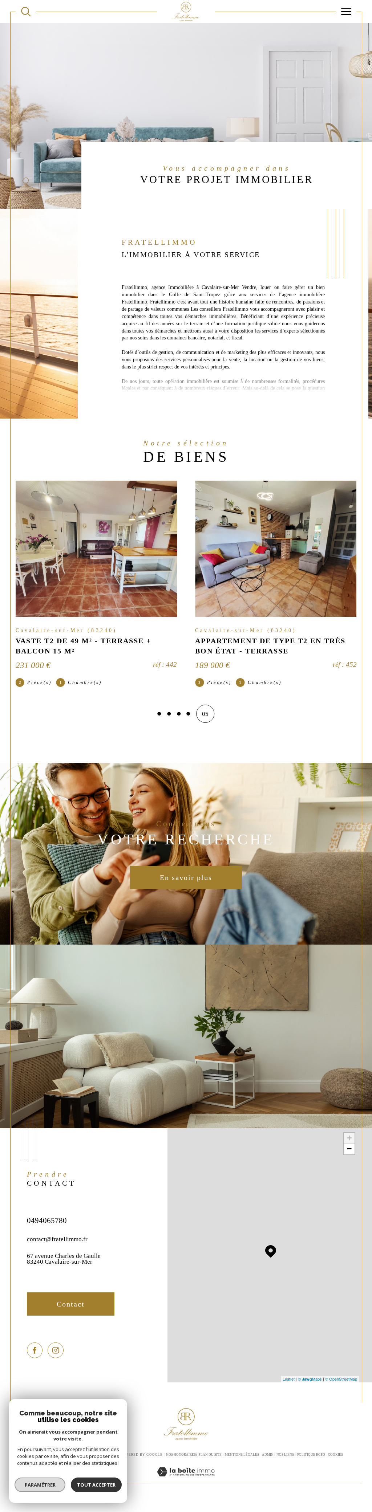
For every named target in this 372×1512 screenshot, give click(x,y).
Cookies (335, 1454)
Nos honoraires (181, 1454)
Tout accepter (96, 1485)
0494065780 (47, 1220)
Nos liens (285, 1454)
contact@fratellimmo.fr (57, 1239)
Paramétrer (40, 1485)
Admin (268, 1454)
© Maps (310, 1379)
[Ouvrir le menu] (346, 11)
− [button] (349, 1148)
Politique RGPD (311, 1454)
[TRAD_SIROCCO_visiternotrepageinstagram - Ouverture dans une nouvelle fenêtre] (55, 1350)
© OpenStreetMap (341, 1379)
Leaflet (289, 1379)
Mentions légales (242, 1454)
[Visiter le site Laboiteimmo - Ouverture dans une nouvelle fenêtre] (186, 1480)
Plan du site (210, 1454)
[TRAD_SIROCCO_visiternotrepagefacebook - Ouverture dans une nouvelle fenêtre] (35, 1350)
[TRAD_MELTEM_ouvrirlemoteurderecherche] (26, 12)
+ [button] (349, 1137)
